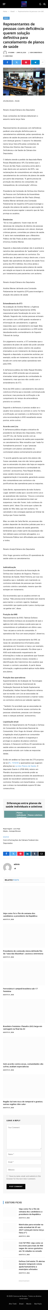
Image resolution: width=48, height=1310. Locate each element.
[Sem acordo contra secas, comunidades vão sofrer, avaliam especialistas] (24, 1049)
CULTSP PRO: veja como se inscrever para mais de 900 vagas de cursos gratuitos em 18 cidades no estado (31, 1247)
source (6, 837)
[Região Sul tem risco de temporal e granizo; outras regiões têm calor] (24, 1086)
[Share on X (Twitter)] (16, 62)
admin (12, 52)
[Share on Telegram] (35, 62)
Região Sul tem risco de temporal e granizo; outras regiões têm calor (23, 1102)
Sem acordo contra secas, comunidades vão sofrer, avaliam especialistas (23, 1065)
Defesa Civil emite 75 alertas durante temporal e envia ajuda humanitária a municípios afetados (32, 1265)
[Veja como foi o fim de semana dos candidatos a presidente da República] (24, 898)
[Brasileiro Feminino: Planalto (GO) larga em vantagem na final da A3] (24, 1011)
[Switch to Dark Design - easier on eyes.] (40, 4)
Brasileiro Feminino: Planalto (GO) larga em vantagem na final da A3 (22, 1027)
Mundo (28, 1304)
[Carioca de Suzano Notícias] (24, 4)
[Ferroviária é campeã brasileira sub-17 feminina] (24, 973)
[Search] (44, 4)
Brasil (6, 18)
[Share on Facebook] (7, 62)
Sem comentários (36, 52)
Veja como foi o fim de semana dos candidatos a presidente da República (20, 914)
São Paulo (38, 1304)
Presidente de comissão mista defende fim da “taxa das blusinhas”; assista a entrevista (23, 952)
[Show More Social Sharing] (42, 62)
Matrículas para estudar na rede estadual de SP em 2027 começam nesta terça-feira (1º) (31, 1228)
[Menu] (4, 4)
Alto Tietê (12, 1304)
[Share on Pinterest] (26, 62)
